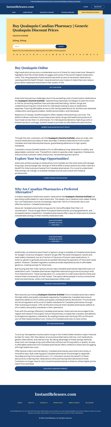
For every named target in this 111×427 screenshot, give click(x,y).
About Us (31, 403)
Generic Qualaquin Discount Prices (55, 127)
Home (13, 12)
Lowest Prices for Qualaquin (55, 178)
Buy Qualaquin (55, 87)
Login (85, 7)
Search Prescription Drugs (90, 12)
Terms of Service (74, 403)
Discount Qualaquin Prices (55, 284)
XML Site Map (89, 403)
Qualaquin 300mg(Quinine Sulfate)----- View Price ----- (55, 239)
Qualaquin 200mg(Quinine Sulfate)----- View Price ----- (55, 223)
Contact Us (43, 403)
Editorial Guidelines (67, 12)
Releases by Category (47, 12)
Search (61, 46)
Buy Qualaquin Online (55, 324)
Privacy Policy (58, 403)
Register (97, 7)
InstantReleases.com (20, 7)
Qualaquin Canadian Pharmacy (55, 369)
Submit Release (27, 12)
